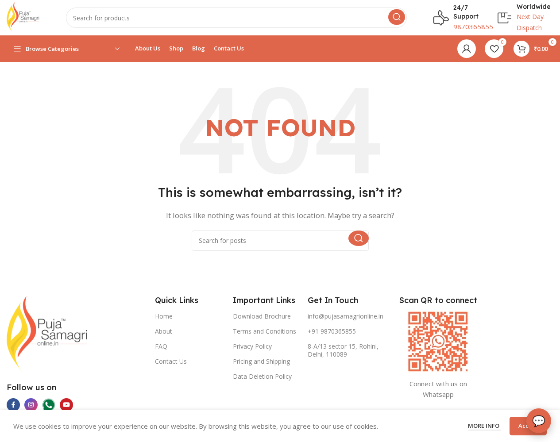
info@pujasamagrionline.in (345, 316)
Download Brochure (262, 316)
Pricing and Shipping (261, 361)
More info (484, 426)
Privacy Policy (252, 346)
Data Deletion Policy (262, 376)
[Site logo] (23, 16)
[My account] (466, 49)
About (163, 331)
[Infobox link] (457, 17)
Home (164, 316)
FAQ (161, 346)
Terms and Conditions (264, 331)
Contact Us (171, 361)
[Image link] (47, 333)
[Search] (396, 17)
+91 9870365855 (332, 331)
